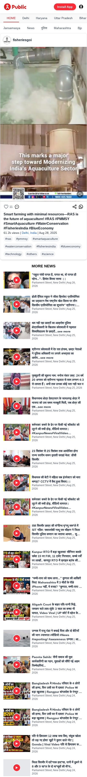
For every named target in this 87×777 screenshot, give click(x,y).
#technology (13, 254)
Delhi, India (29, 232)
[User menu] (81, 6)
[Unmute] (80, 194)
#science (48, 254)
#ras (8, 238)
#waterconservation (18, 246)
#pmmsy (22, 238)
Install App (65, 6)
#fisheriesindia (46, 246)
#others (32, 254)
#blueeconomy (70, 246)
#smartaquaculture (45, 238)
